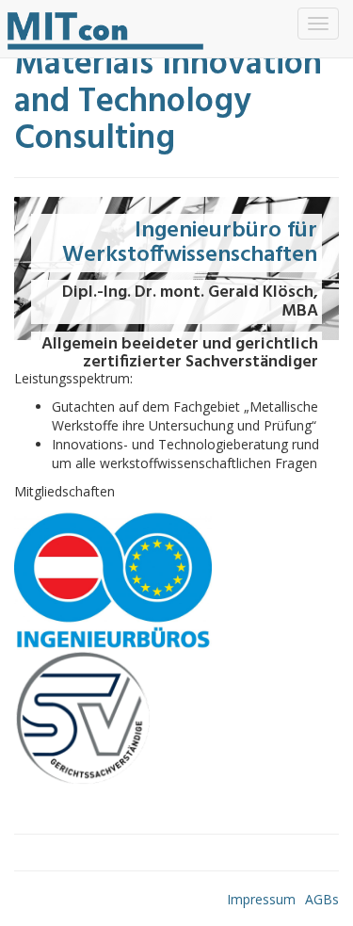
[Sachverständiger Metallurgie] (106, 28)
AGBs (322, 899)
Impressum (261, 899)
